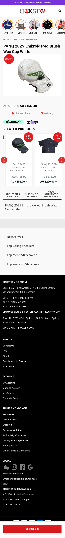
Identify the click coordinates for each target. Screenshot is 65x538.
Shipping (7, 424)
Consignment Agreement (16, 440)
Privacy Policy (10, 445)
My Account (9, 382)
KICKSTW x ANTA (11, 504)
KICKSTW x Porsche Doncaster (18, 494)
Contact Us (8, 345)
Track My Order (11, 398)
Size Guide (8, 366)
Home (6, 39)
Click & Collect (10, 419)
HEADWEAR (32, 39)
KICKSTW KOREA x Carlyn (16, 499)
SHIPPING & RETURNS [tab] (32, 195)
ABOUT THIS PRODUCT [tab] (12, 195)
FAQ (5, 350)
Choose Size (32, 529)
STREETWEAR (17, 39)
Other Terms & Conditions (16, 450)
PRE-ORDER (8, 414)
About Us (7, 355)
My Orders (8, 392)
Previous (4, 160)
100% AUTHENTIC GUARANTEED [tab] (52, 194)
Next (61, 160)
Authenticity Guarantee (14, 435)
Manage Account (11, 387)
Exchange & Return (12, 430)
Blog (5, 483)
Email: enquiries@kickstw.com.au (20, 478)
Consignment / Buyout (14, 361)
